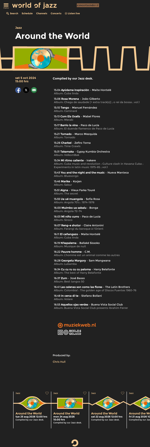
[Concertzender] (88, 5)
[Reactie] (34, 90)
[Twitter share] (26, 90)
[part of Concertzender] (88, 5)
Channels (41, 13)
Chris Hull (59, 361)
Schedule (27, 13)
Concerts (56, 13)
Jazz (18, 27)
